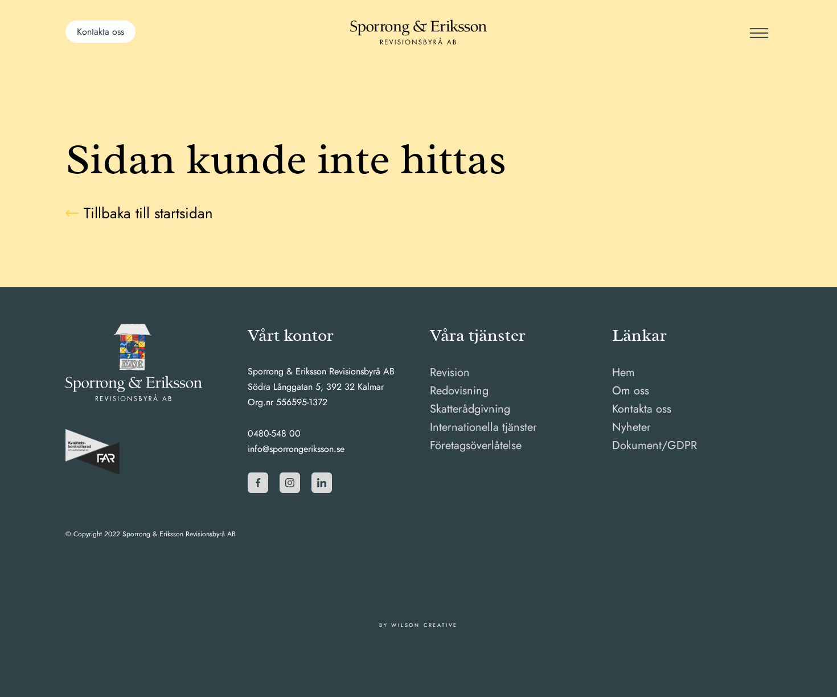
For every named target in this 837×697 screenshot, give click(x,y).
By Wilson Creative (418, 625)
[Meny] (758, 32)
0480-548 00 (274, 433)
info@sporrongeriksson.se (296, 448)
